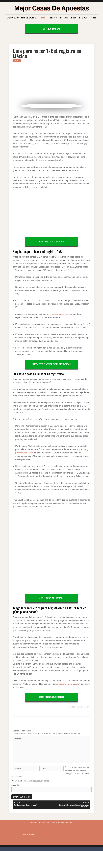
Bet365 (53, 17)
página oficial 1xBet (61, 314)
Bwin (73, 17)
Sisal (93, 17)
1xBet (43, 17)
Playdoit (83, 17)
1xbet (17, 61)
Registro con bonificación (51, 364)
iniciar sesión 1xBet (68, 684)
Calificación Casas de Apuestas (22, 17)
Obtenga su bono (52, 28)
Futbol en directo (27, 834)
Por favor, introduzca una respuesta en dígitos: (30, 781)
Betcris (64, 17)
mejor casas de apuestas (51, 8)
